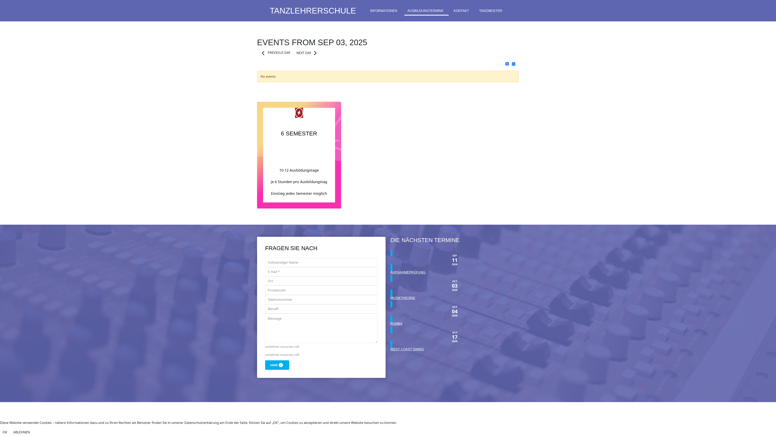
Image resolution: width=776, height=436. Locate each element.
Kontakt (461, 11)
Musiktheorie (402, 298)
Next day (303, 53)
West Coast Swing (407, 349)
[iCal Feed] (513, 63)
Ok (5, 432)
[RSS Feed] (507, 63)
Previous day (278, 52)
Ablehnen (21, 432)
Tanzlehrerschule (313, 10)
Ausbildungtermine (425, 11)
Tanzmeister (490, 11)
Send (274, 365)
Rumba (396, 323)
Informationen (383, 11)
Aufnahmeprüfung (407, 272)
